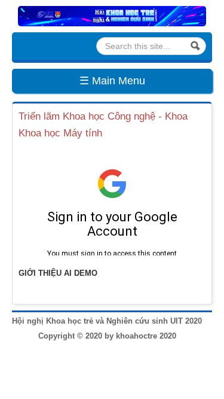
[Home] (112, 15)
